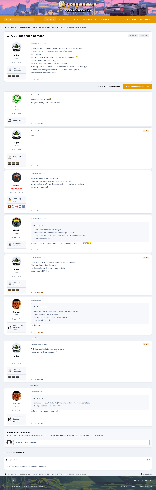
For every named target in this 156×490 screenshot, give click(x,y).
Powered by (141, 486)
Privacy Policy (16, 486)
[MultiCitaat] (32, 123)
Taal (7, 486)
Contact (26, 486)
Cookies (34, 486)
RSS (42, 486)
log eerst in (64, 435)
